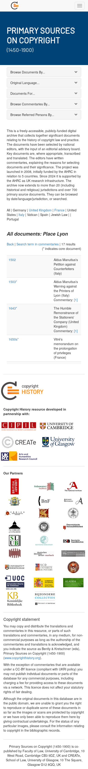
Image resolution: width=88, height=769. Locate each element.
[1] (76, 299)
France (59, 210)
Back (10, 244)
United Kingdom (40, 210)
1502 (12, 259)
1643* (13, 308)
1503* (13, 281)
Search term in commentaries (37, 244)
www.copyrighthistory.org (22, 657)
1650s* (14, 339)
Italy (21, 214)
